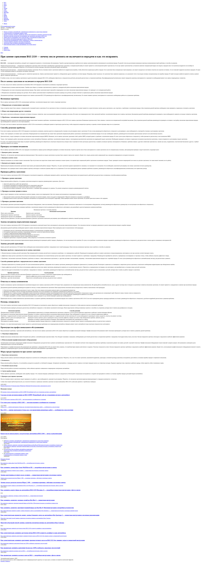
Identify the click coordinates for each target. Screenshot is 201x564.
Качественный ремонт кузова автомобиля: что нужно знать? (20, 44)
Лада (5, 4)
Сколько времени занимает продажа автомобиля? (17, 41)
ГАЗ (5, 14)
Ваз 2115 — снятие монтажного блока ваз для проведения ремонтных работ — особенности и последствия (37, 410)
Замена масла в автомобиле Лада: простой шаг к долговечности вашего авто (24, 37)
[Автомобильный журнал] (8, 26)
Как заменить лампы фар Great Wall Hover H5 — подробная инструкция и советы (29, 467)
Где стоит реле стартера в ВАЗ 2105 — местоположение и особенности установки (28, 402)
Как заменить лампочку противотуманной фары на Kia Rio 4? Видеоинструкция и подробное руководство (32, 446)
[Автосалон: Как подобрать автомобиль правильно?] (18, 449)
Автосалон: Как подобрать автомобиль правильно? (17, 43)
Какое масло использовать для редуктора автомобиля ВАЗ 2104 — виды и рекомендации (31, 433)
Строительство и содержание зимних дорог (15, 33)
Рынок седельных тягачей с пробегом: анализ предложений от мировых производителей (27, 34)
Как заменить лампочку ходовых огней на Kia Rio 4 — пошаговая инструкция (28, 500)
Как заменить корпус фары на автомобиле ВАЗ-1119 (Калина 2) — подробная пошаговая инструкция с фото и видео (40, 490)
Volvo (5, 21)
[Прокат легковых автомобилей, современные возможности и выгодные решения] (26, 440)
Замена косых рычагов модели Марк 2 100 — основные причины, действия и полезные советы (33, 482)
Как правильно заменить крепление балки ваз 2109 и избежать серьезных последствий (30, 548)
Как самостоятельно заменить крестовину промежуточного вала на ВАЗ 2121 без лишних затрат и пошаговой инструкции (43, 540)
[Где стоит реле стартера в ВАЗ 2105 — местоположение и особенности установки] (23, 399)
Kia (5, 6)
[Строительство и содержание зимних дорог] (16, 453)
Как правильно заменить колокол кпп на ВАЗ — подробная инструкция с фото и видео (31, 555)
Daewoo (6, 18)
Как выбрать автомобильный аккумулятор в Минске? (18, 39)
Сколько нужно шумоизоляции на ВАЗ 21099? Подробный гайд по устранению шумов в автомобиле (35, 395)
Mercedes (6, 12)
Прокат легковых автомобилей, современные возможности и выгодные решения (25, 31)
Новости (6, 48)
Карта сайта (7, 50)
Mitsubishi (6, 19)
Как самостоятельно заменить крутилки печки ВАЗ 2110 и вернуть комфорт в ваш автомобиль (33, 533)
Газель (5, 11)
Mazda (5, 16)
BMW (5, 15)
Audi (5, 9)
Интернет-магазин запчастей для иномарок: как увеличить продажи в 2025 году (25, 36)
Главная (6, 47)
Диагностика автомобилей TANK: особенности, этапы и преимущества (23, 40)
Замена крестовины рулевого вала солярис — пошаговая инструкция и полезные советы (31, 475)
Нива (5, 5)
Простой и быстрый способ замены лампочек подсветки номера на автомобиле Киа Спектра (32, 523)
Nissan (5, 8)
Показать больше (5, 459)
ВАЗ (5, 2)
